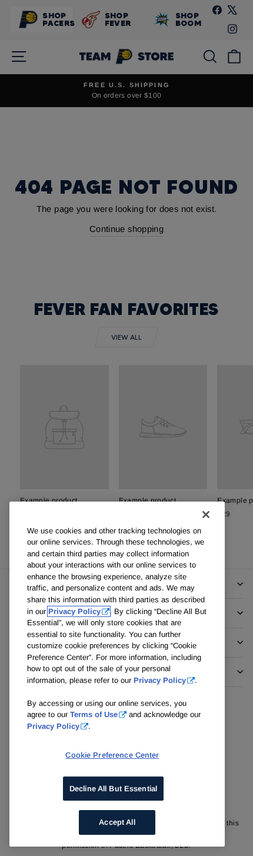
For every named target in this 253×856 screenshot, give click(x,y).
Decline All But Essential (113, 788)
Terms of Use (94, 714)
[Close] (206, 514)
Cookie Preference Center (112, 755)
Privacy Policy (74, 611)
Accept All (117, 822)
